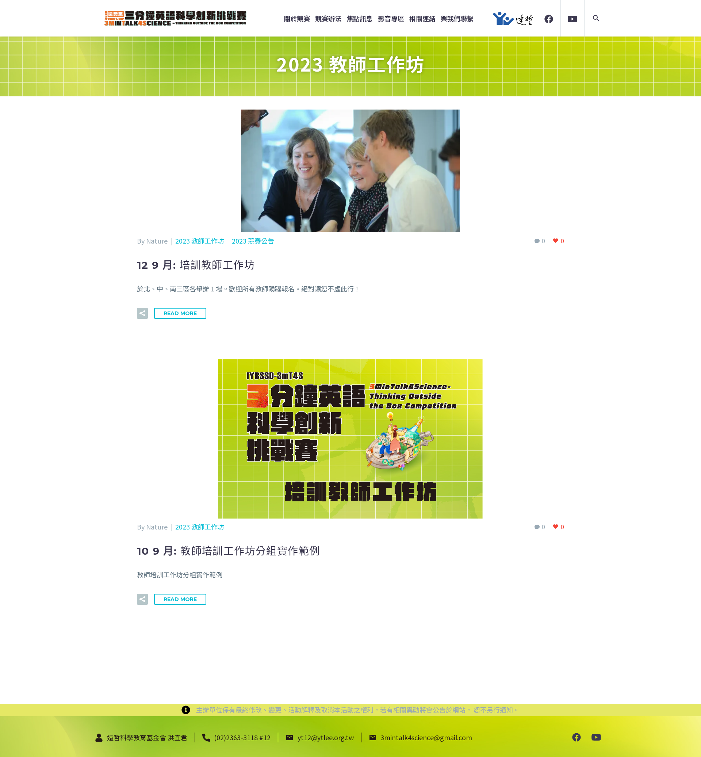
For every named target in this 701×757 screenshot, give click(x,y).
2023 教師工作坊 (199, 240)
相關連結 (422, 18)
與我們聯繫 (457, 18)
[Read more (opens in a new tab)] (548, 18)
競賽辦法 (328, 18)
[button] (596, 18)
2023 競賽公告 (253, 240)
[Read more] (576, 737)
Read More (180, 313)
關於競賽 (297, 18)
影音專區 (391, 18)
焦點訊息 (359, 18)
